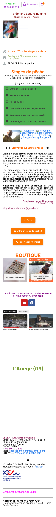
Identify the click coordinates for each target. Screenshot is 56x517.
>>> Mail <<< (10, 4)
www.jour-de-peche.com (28, 453)
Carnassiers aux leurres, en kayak (27, 115)
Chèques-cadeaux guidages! (41, 277)
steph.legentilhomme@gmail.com (26, 450)
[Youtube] (24, 302)
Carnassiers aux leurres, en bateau (28, 108)
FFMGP (39, 466)
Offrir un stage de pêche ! (23, 89)
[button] (28, 89)
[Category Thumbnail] (15, 270)
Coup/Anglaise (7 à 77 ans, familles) (28, 121)
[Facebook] (31, 302)
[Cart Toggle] (41, 4)
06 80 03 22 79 (11, 7)
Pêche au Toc (17, 102)
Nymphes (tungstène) (15, 277)
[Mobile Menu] (31, 25)
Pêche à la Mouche (19, 95)
